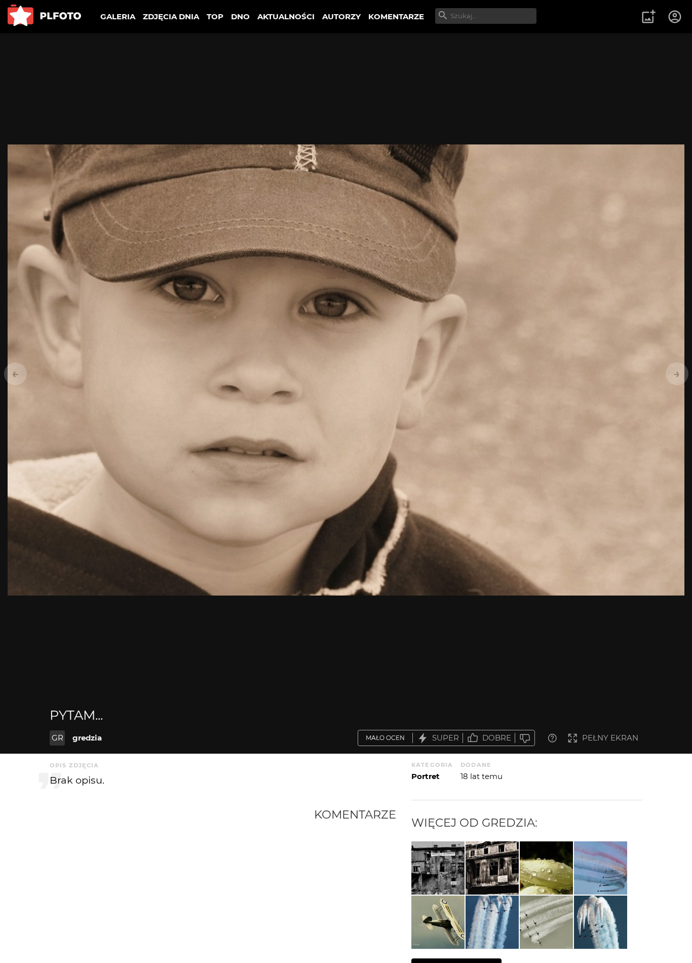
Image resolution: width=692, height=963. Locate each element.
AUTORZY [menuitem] (341, 16)
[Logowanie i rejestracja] (675, 16)
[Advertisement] (182, 883)
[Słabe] (525, 738)
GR (57, 738)
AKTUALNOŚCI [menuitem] (286, 16)
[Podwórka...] (492, 868)
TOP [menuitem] (215, 16)
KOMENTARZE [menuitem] (396, 16)
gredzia (87, 738)
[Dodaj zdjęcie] (648, 16)
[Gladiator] (438, 922)
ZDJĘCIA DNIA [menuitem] (171, 16)
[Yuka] (546, 868)
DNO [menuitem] (240, 16)
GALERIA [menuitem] (117, 16)
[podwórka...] (438, 868)
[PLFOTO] (44, 16)
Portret (425, 776)
